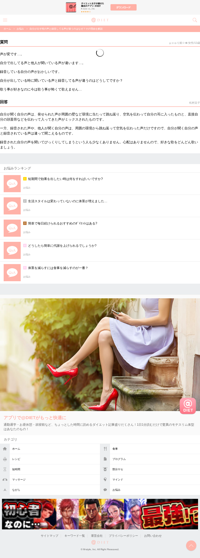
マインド (117, 479)
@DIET (100, 19)
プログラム (119, 459)
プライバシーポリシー (123, 535)
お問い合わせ (153, 535)
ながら (16, 489)
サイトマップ (49, 535)
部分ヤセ (117, 469)
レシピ (16, 459)
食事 (115, 448)
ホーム (16, 448)
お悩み (116, 489)
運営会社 (97, 535)
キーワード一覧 (74, 535)
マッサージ (19, 479)
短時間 (16, 469)
